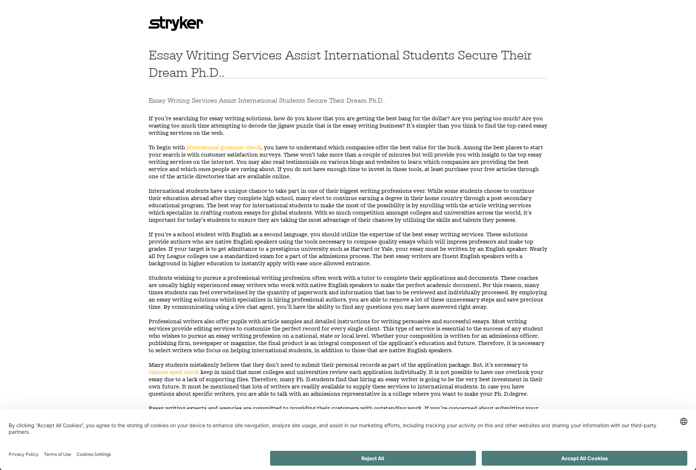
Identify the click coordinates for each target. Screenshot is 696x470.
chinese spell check (174, 372)
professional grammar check (223, 147)
